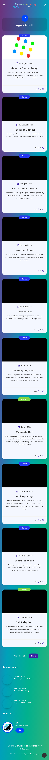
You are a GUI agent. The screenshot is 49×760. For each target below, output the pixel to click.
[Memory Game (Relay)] (7, 680)
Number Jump (24, 250)
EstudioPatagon (33, 754)
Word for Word (24, 560)
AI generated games (22, 703)
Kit (16, 723)
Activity (24, 399)
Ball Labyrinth (24, 622)
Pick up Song (24, 496)
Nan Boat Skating (24, 129)
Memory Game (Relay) (24, 68)
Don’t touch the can (24, 188)
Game (24, 35)
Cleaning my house (24, 370)
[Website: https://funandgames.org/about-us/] (20, 730)
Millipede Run (24, 432)
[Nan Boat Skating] (7, 691)
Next (33, 656)
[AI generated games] (7, 703)
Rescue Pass (24, 311)
